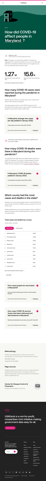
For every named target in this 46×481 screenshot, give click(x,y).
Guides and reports (37, 447)
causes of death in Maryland (31, 164)
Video (34, 445)
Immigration (26, 458)
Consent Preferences (9, 477)
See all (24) (8, 275)
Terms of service (24, 475)
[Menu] (3, 3)
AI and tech (35, 465)
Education (26, 451)
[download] (37, 119)
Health (6, 27)
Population (26, 462)
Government (26, 456)
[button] (14, 40)
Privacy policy (31, 475)
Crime (25, 445)
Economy (25, 449)
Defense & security (27, 447)
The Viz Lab (35, 449)
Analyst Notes (36, 451)
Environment (26, 454)
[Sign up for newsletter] (15, 452)
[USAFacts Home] (23, 2)
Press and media (36, 463)
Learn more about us (10, 427)
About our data (36, 457)
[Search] (42, 2)
